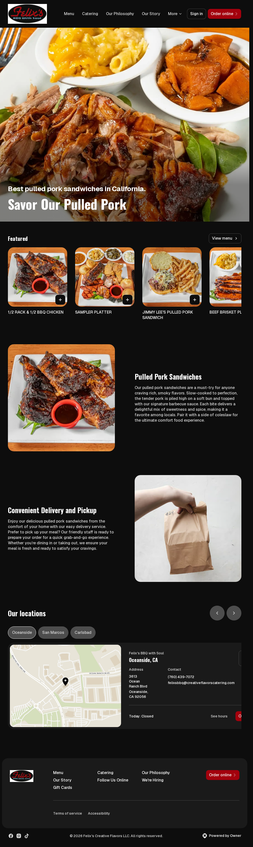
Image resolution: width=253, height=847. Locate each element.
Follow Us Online (112, 780)
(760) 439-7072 (181, 677)
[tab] (22, 632)
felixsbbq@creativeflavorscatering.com (201, 683)
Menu (69, 13)
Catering (90, 13)
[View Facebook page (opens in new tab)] (11, 836)
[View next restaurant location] (234, 613)
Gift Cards (62, 787)
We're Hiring (153, 780)
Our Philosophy (120, 13)
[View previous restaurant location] (217, 613)
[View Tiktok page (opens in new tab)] (27, 836)
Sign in (196, 13)
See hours (219, 716)
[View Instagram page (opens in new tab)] (19, 836)
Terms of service (67, 813)
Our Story (151, 13)
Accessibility (99, 813)
